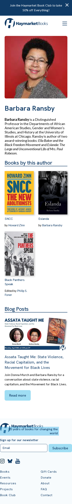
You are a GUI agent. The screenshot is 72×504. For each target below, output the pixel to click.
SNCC (9, 219)
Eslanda (43, 219)
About (45, 483)
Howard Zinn (16, 225)
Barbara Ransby (52, 225)
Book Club (8, 495)
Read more (17, 395)
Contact (47, 495)
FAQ (44, 489)
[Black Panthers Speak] (19, 251)
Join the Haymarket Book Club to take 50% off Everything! (36, 7)
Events (5, 478)
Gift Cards (49, 472)
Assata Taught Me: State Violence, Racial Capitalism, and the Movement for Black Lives (34, 362)
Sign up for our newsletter (19, 440)
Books (5, 472)
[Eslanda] (53, 190)
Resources (8, 483)
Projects (6, 489)
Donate (46, 478)
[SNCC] (19, 190)
